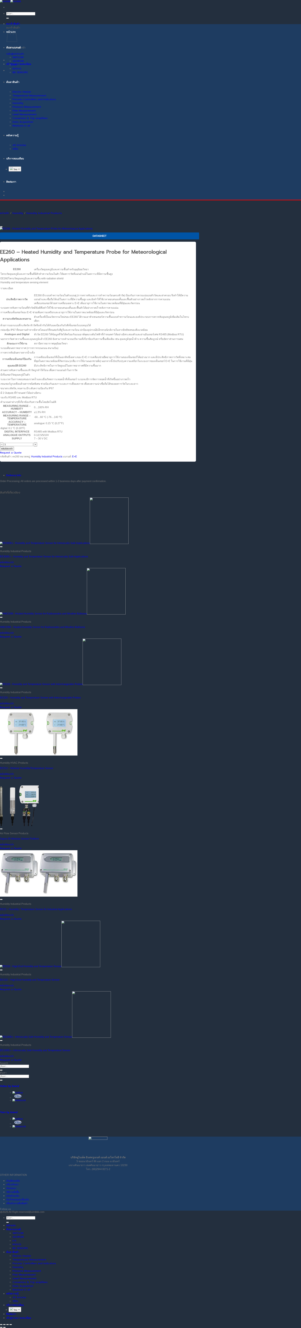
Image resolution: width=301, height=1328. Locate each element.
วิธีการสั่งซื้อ (12, 1192)
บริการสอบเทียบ (15, 158)
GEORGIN (18, 61)
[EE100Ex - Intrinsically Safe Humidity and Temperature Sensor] (55, 1037)
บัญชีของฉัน (13, 1181)
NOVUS (17, 69)
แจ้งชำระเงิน (12, 1196)
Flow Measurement (24, 111)
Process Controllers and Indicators (34, 99)
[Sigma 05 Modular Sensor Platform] (19, 825)
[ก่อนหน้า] (1, 1327)
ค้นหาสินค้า (12, 82)
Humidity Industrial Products (44, 213)
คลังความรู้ (12, 135)
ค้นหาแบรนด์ (13, 47)
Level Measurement (25, 114)
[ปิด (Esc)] (10, 1324)
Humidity (18, 103)
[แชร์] (7, 1324)
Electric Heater (22, 92)
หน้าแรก (11, 1225)
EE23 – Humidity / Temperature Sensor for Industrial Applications (36, 909)
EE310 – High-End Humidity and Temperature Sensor (30, 979)
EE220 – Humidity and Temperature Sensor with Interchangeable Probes (40, 697)
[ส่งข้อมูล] (7, 18)
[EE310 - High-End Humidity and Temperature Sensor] (50, 966)
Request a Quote (10, 453)
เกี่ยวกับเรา (12, 1184)
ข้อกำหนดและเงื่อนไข (17, 1200)
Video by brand (9, 1086)
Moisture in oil (21, 126)
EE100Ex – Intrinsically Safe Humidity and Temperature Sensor (35, 1050)
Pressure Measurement (27, 107)
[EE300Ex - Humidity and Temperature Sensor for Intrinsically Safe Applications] (64, 543)
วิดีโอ (15, 149)
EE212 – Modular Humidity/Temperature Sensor (26, 768)
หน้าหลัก (4, 213)
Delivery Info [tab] (13, 475)
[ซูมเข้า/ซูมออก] (1, 1324)
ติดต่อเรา (11, 1188)
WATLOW (18, 57)
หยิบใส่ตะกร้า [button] (7, 562)
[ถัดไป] (4, 1327)
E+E (14, 65)
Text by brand (9, 1112)
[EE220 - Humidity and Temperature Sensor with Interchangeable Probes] (60, 684)
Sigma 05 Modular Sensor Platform (19, 838)
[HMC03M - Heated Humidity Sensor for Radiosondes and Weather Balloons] (63, 613)
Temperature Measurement (29, 95)
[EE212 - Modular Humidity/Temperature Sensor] (38, 754)
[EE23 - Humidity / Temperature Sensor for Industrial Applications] (38, 895)
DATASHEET (100, 236)
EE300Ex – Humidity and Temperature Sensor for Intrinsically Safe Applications (44, 556)
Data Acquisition (23, 122)
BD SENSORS (20, 72)
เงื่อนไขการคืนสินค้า (17, 1203)
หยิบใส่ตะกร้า (7, 448)
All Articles (19, 145)
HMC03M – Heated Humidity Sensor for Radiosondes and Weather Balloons (42, 627)
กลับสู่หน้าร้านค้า (15, 54)
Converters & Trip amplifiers (30, 118)
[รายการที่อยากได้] (1, 226)
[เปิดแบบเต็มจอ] (4, 1324)
